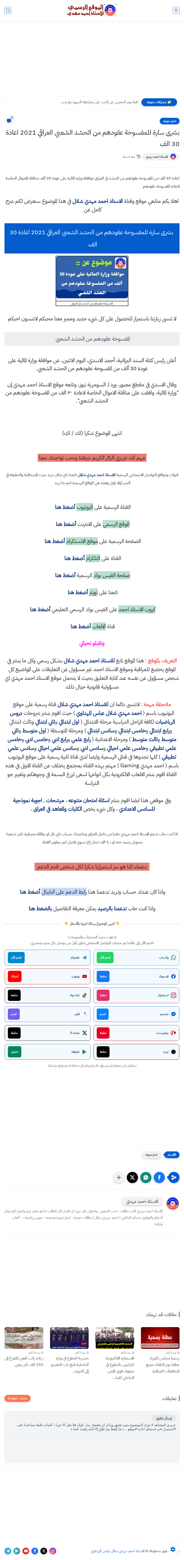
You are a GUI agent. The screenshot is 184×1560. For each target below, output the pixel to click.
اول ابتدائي (69, 722)
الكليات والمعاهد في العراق (57, 809)
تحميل (14, 1052)
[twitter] (43, 1551)
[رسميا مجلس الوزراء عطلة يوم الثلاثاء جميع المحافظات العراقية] (160, 1338)
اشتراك (14, 976)
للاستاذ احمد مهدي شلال (97, 475)
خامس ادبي (36, 739)
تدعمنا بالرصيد (112, 908)
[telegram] (7, 1551)
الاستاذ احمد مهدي (157, 156)
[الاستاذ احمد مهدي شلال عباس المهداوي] (92, 10)
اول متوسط (34, 730)
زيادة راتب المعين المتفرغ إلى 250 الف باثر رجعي (24, 1361)
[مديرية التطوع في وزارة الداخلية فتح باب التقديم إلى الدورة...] (69, 1338)
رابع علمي (81, 739)
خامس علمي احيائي (126, 748)
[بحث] (7, 10)
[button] (159, 1177)
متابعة (103, 976)
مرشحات (55, 800)
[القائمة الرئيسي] (176, 10)
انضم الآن (105, 957)
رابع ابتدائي (159, 730)
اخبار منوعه (169, 121)
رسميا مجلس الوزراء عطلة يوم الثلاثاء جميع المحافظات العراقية (163, 1364)
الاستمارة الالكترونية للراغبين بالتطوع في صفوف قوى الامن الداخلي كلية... (120, 1367)
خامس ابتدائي (132, 730)
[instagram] (52, 1551)
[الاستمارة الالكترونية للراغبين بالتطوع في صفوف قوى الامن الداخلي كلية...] (114, 1338)
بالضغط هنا (40, 908)
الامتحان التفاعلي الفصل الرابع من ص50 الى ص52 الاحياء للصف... (92, 102)
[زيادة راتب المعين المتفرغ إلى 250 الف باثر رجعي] (23, 1338)
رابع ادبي (60, 739)
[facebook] (34, 1551)
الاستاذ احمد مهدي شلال (97, 201)
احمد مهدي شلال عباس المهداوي (109, 713)
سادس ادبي (92, 748)
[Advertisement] (92, 61)
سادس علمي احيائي (57, 748)
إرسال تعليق (163, 1418)
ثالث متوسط (145, 739)
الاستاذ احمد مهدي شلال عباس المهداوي (118, 1551)
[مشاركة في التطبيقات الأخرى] (119, 1177)
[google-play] (16, 1551)
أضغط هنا (64, 507)
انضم (102, 1014)
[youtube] (25, 1551)
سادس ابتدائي (101, 730)
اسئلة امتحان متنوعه (89, 800)
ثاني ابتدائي (45, 722)
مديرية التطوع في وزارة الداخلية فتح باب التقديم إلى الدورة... (70, 1364)
